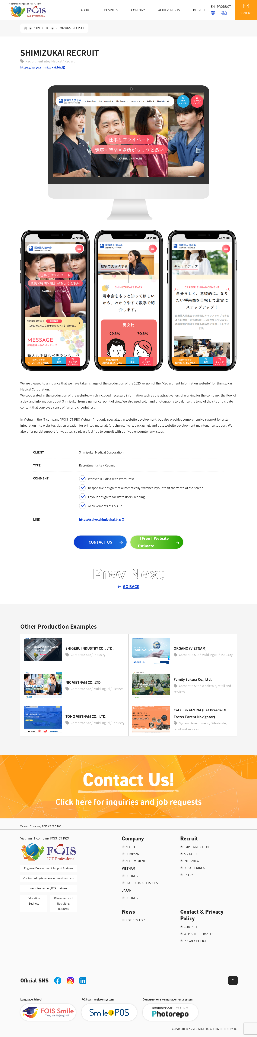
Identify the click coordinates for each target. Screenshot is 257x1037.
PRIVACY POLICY (195, 940)
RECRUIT (199, 10)
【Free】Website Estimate (153, 542)
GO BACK (131, 586)
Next (147, 573)
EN (213, 6)
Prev (109, 573)
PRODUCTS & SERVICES (141, 883)
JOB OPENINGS (194, 867)
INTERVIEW (191, 860)
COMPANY (138, 10)
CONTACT (246, 13)
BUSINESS (111, 10)
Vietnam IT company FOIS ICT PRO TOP (40, 826)
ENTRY (188, 874)
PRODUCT (224, 6)
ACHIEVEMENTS (169, 10)
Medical (56, 61)
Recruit (70, 61)
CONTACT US (100, 542)
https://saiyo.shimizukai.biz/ (41, 67)
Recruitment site (37, 61)
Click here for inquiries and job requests (128, 801)
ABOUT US (191, 854)
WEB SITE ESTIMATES (198, 933)
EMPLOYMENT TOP (197, 847)
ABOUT (86, 10)
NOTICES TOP (135, 920)
